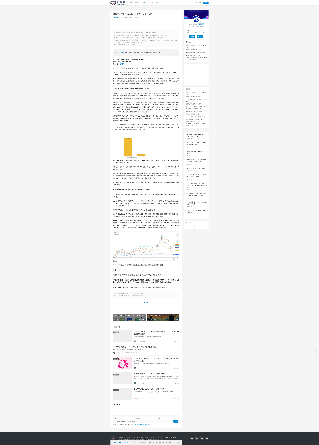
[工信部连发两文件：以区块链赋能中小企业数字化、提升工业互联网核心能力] (122, 336)
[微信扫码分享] (150, 443)
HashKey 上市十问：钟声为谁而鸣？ (195, 52)
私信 (200, 36)
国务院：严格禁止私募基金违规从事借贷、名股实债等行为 (196, 143)
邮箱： (139, 418)
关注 (193, 36)
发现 (157, 2)
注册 (200, 2)
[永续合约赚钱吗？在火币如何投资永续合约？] (122, 378)
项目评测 (166, 437)
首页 (131, 2)
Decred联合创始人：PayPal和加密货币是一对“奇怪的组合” (134, 347)
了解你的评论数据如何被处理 (141, 424)
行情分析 (116, 374)
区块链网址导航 (131, 437)
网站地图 (173, 437)
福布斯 (122, 64)
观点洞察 (116, 359)
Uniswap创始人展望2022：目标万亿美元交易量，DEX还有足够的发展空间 (156, 359)
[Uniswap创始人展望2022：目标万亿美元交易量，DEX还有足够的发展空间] (122, 363)
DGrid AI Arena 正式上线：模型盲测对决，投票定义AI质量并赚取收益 (196, 160)
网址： (161, 418)
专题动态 (145, 2)
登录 (196, 2)
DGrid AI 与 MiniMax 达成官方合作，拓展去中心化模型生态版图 (196, 135)
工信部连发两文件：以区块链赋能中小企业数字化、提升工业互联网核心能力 (156, 332)
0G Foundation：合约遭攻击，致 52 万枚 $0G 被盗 (196, 211)
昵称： (117, 418)
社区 (152, 2)
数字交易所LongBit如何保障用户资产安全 (149, 389)
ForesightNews (117, 17)
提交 (176, 421)
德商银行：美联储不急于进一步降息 (195, 168)
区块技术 (153, 437)
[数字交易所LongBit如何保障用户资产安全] (122, 394)
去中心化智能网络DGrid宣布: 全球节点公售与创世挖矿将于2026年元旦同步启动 (196, 185)
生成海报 (145, 442)
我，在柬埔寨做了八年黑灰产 (193, 55)
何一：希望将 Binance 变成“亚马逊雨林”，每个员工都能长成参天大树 (196, 194)
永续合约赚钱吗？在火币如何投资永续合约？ (150, 373)
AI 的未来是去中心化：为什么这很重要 (196, 116)
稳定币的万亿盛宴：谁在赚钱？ (194, 104)
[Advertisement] (146, 24)
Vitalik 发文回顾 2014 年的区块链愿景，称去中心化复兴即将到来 (196, 175)
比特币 (121, 53)
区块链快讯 (121, 437)
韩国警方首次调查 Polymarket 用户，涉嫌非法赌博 (196, 152)
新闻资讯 (136, 17)
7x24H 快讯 (137, 2)
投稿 (206, 2)
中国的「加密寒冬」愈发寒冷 (193, 50)
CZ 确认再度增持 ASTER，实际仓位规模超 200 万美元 (196, 203)
